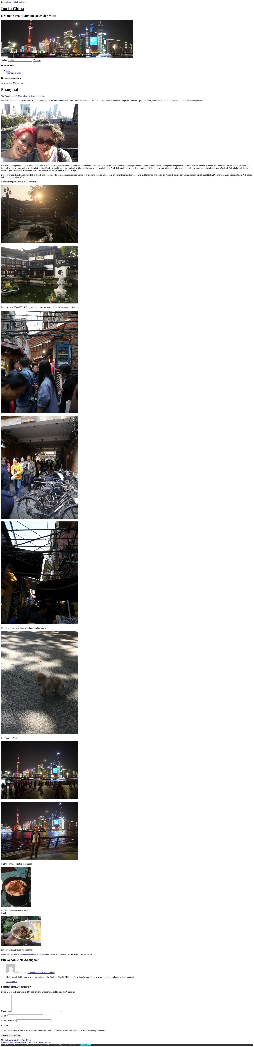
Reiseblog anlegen (16, 1042)
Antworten (11, 981)
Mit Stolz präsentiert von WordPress (16, 1040)
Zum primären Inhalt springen (13, 2)
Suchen (4, 60)
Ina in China (12, 8)
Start (8, 70)
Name (4, 1016)
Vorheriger (7, 83)
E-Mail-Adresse (8, 1021)
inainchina (40, 96)
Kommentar (6, 1011)
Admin (4, 1042)
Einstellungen (85, 1045)
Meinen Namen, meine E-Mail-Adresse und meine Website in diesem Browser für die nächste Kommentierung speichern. (54, 1030)
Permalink (88, 954)
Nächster (18, 83)
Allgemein (41, 954)
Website (4, 1025)
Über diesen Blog (13, 73)
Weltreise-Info (45, 1042)
